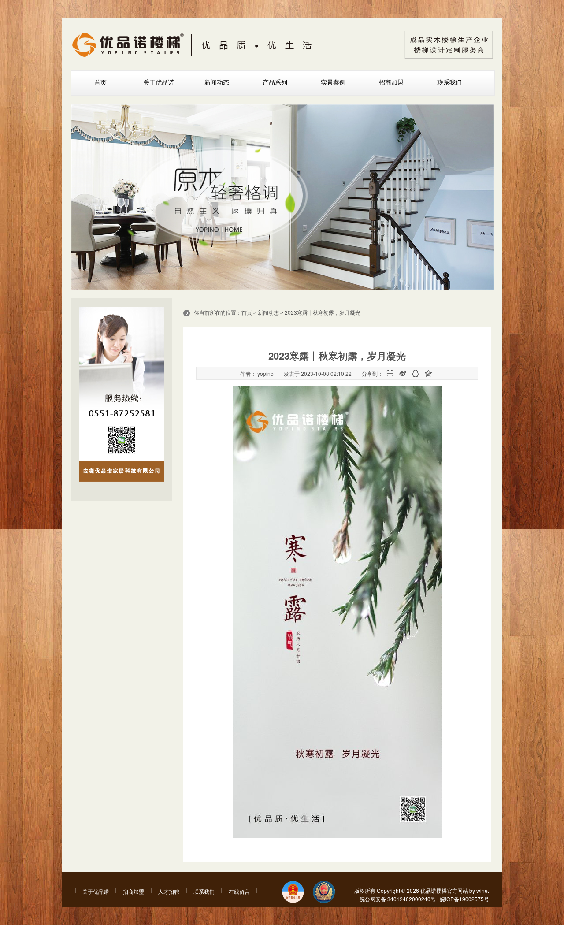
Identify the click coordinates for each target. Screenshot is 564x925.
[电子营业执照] (293, 892)
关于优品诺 (158, 82)
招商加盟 (391, 82)
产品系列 (275, 82)
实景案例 (333, 82)
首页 (100, 82)
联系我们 (449, 82)
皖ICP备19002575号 (464, 899)
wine (482, 890)
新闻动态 (216, 82)
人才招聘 (168, 891)
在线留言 (239, 891)
